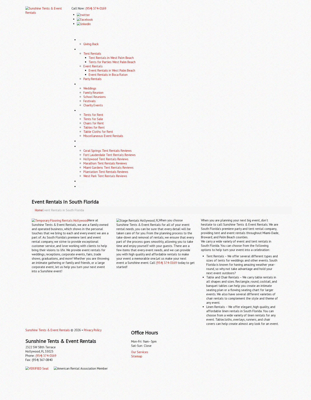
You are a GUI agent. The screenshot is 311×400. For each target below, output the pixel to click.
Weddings (89, 88)
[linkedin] (84, 24)
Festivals (89, 101)
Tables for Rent (94, 127)
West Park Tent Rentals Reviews (105, 176)
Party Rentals (92, 79)
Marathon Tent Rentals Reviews (105, 163)
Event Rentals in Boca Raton (108, 75)
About (81, 40)
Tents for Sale (93, 119)
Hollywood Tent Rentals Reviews (105, 159)
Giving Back (91, 44)
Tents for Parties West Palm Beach (112, 62)
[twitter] (83, 15)
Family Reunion (93, 93)
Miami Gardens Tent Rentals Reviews (108, 167)
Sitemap (136, 356)
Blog (81, 186)
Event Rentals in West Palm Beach (112, 70)
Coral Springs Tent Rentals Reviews (107, 151)
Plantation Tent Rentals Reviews (105, 172)
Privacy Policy (93, 330)
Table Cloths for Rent (98, 132)
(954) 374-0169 (95, 8)
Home (39, 210)
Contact (82, 181)
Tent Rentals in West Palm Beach (111, 58)
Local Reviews (87, 146)
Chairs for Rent (93, 123)
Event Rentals (93, 66)
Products (83, 111)
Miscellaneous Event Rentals (103, 136)
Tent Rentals (92, 54)
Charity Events (93, 105)
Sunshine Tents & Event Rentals (47, 330)
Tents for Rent (93, 115)
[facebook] (85, 19)
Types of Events (88, 84)
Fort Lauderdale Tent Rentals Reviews (109, 155)
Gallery (82, 141)
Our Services (86, 49)
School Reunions (94, 97)
